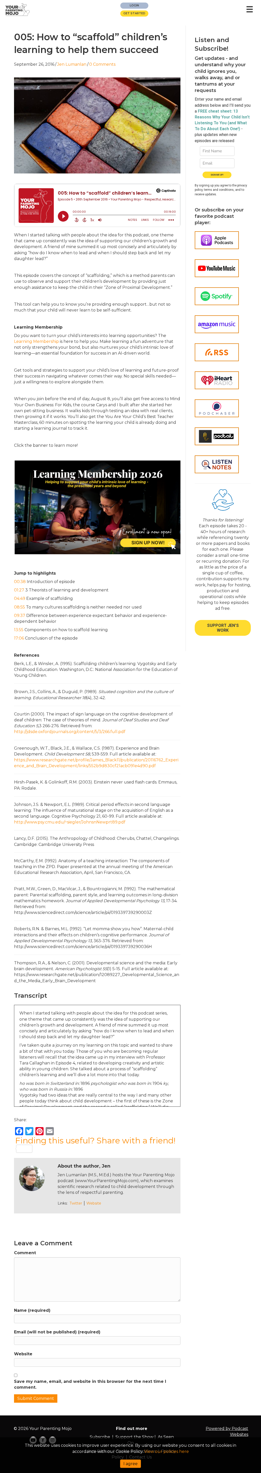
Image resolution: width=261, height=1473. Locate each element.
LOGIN (134, 5)
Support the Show (134, 1437)
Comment (25, 1252)
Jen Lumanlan (71, 64)
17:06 (19, 638)
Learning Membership (36, 341)
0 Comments (102, 64)
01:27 (19, 590)
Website (93, 1203)
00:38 (20, 581)
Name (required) (32, 1310)
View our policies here (166, 1451)
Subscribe (100, 1437)
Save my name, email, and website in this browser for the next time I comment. (90, 1384)
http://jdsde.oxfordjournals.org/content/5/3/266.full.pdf (69, 731)
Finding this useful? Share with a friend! (95, 1141)
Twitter (76, 1203)
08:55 (19, 607)
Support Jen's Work (223, 628)
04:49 (19, 598)
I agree (130, 1463)
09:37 (19, 615)
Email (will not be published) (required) (57, 1332)
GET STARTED (134, 13)
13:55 (18, 629)
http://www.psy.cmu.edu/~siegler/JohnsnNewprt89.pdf (69, 822)
